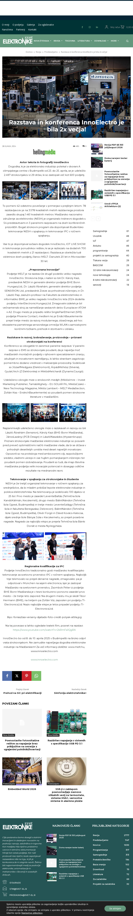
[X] (17, 676)
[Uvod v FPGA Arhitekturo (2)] (97, 207)
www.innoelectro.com (44, 659)
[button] (127, 41)
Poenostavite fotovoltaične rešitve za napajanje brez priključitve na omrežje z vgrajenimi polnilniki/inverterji (22, 745)
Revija (38, 52)
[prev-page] (93, 219)
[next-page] (98, 219)
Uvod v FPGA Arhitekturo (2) (112, 205)
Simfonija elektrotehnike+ (70, 693)
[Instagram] (89, 27)
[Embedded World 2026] (22, 771)
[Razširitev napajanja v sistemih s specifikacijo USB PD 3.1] (66, 723)
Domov (29, 52)
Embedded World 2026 (22, 789)
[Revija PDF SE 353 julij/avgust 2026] (97, 149)
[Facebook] (82, 27)
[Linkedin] (97, 27)
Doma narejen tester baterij (71, 848)
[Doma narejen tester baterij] (97, 162)
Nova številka (8, 735)
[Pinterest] (26, 676)
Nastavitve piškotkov (31, 913)
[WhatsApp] (36, 676)
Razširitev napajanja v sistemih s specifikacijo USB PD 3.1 (66, 742)
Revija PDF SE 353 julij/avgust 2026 (113, 146)
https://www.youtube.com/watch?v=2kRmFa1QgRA (44, 629)
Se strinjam (115, 908)
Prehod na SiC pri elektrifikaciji (22, 693)
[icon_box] (11, 882)
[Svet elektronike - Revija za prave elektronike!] (15, 41)
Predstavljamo (51, 52)
